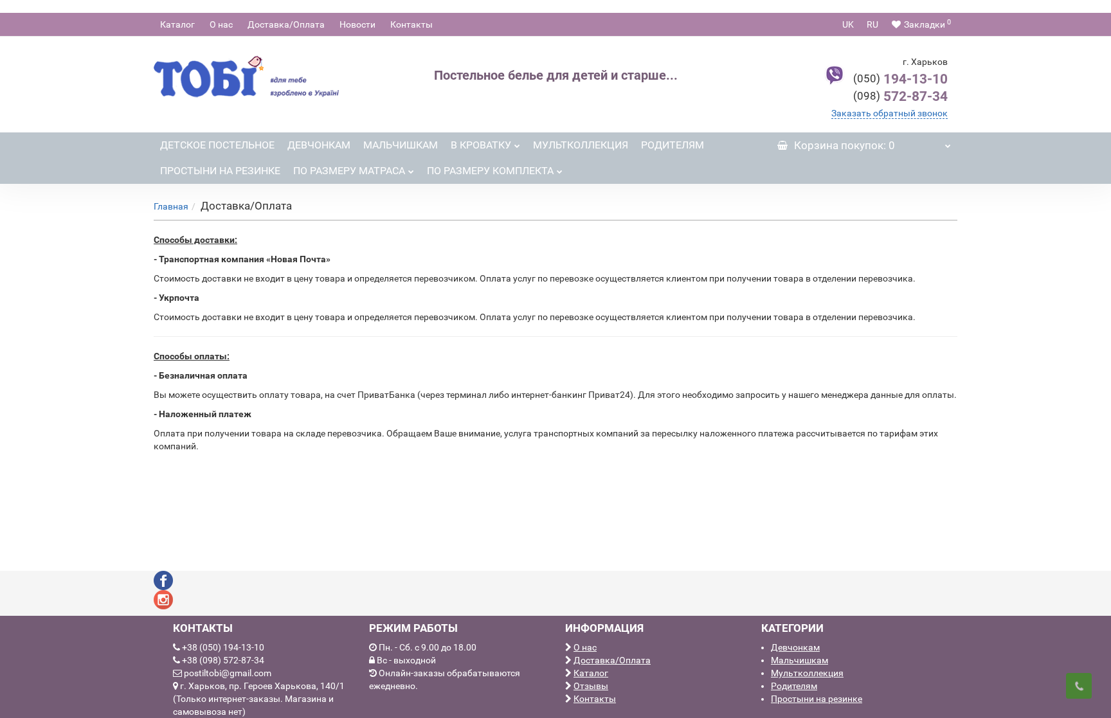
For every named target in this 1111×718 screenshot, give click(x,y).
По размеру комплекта (490, 171)
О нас (221, 24)
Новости (357, 24)
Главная (171, 206)
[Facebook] (163, 580)
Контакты (411, 24)
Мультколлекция (580, 145)
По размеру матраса (349, 171)
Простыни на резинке (220, 171)
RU (872, 24)
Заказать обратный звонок (889, 113)
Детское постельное (217, 145)
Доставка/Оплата (286, 24)
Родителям (672, 145)
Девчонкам (318, 145)
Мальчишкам (400, 145)
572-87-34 (900, 96)
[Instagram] (163, 599)
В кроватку (481, 145)
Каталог (177, 24)
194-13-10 (900, 79)
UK (848, 24)
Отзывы (591, 686)
